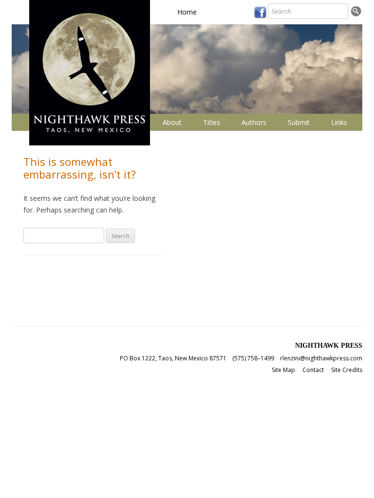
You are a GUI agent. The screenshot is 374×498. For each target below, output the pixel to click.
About (172, 122)
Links (339, 122)
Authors (254, 122)
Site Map (283, 370)
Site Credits (346, 370)
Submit (299, 122)
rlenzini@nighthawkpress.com (321, 358)
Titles (211, 122)
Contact (313, 370)
